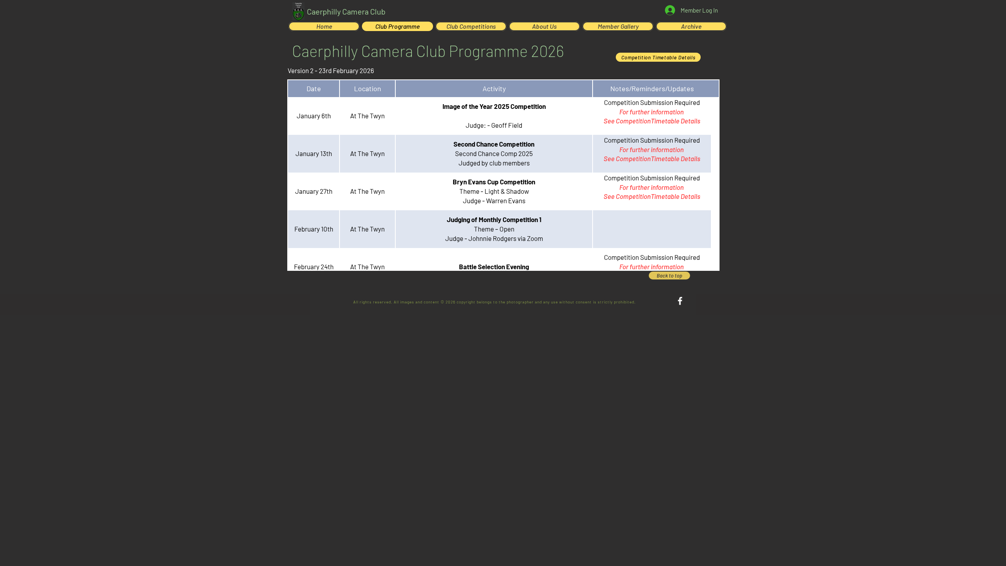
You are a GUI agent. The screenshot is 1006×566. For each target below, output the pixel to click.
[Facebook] (680, 301)
